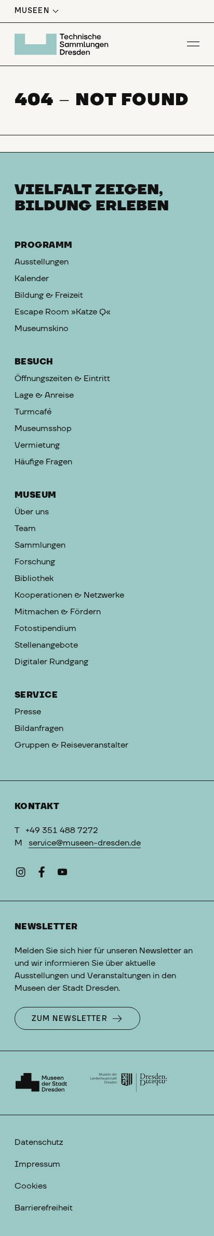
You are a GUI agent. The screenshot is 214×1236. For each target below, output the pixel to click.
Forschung (35, 562)
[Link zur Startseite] (63, 44)
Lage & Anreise (44, 395)
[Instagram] (21, 874)
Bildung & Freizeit (49, 295)
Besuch (34, 362)
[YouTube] (62, 874)
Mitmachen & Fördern (58, 612)
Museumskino (42, 328)
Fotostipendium (45, 628)
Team (25, 528)
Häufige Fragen (43, 462)
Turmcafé (33, 412)
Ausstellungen (42, 262)
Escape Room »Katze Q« (63, 312)
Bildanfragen (39, 728)
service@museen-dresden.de (85, 843)
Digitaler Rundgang (51, 662)
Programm (44, 245)
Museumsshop (43, 428)
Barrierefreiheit (44, 1208)
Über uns (32, 512)
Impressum (37, 1164)
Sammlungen (40, 545)
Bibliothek (34, 578)
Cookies (31, 1186)
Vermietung (37, 445)
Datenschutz (39, 1142)
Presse (28, 712)
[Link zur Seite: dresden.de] (128, 1083)
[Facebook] (41, 874)
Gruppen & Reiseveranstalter (71, 745)
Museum (36, 495)
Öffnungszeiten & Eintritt (62, 378)
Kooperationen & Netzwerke (69, 595)
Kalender (32, 278)
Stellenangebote (46, 645)
